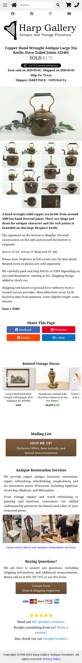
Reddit (25, 337)
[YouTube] (69, 13)
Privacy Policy (52, 659)
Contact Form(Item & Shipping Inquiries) (41, 588)
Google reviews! (55, 638)
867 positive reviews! (48, 621)
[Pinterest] (31, 13)
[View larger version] (41, 113)
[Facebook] (12, 13)
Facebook (25, 330)
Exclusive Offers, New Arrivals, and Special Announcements (41, 448)
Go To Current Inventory (43, 65)
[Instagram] (50, 13)
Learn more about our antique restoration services (41, 547)
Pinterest (60, 330)
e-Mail (60, 337)
